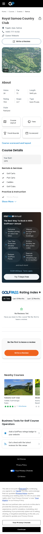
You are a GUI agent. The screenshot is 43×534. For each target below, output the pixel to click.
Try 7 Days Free (21, 276)
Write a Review (21, 352)
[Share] (40, 18)
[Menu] (3, 3)
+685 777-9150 (12, 31)
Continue (21, 529)
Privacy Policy (21, 465)
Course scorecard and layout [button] (16, 143)
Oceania (19, 12)
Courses (11, 12)
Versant (23, 489)
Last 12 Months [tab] (33, 298)
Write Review (22, 406)
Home (4, 12)
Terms (18, 491)
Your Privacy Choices (24, 471)
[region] (21, 508)
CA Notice (21, 476)
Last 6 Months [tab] (18, 298)
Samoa (27, 12)
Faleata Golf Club (12, 398)
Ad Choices (21, 459)
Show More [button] (7, 201)
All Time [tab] (6, 298)
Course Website (12, 35)
